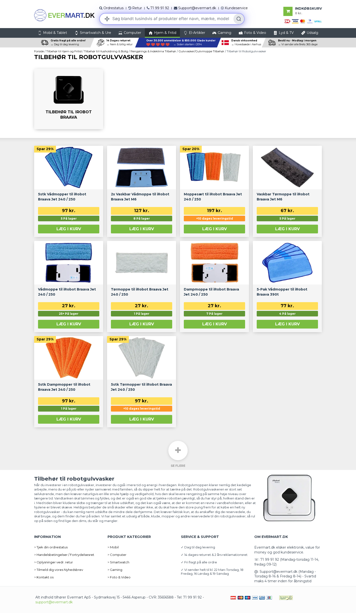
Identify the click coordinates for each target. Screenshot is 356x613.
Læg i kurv (68, 229)
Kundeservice (236, 8)
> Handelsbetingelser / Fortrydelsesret (64, 555)
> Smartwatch (118, 562)
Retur (137, 8)
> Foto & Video (119, 577)
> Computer (117, 555)
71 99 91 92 (159, 8)
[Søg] (238, 19)
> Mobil (113, 547)
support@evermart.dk (54, 602)
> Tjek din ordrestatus (51, 547)
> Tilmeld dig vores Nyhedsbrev (58, 570)
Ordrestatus (113, 8)
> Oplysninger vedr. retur (53, 562)
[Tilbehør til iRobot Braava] (68, 99)
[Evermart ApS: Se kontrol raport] (286, 597)
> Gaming (115, 570)
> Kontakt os (44, 577)
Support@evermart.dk (197, 8)
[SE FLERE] (178, 450)
